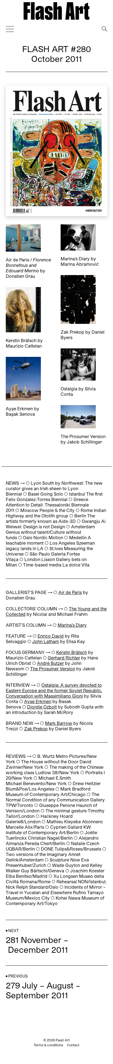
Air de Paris (70, 592)
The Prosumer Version (52, 668)
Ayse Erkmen (37, 701)
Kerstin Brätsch (71, 652)
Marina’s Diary (72, 625)
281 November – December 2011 (37, 944)
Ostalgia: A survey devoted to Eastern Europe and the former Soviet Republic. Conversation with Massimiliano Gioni (54, 690)
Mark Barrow (58, 723)
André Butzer (50, 663)
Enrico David (51, 635)
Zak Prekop (36, 728)
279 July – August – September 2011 (43, 990)
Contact (73, 1045)
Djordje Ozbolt (42, 706)
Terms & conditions (48, 1045)
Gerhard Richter (64, 657)
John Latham (45, 641)
